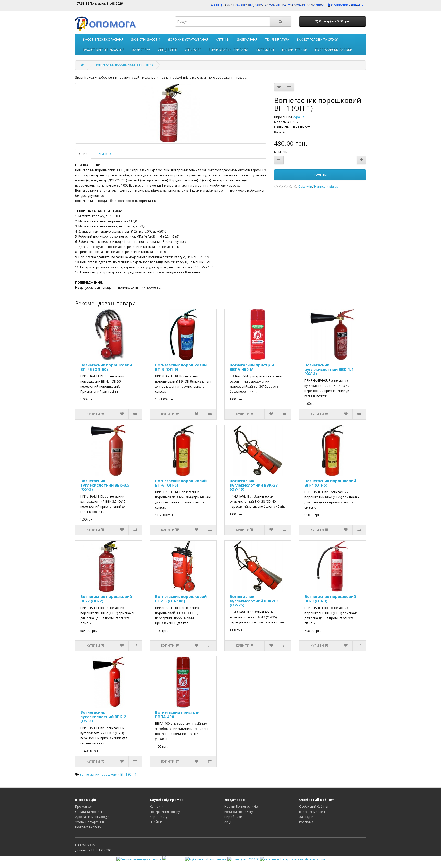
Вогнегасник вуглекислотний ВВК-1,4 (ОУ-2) (328, 369)
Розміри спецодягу (238, 812)
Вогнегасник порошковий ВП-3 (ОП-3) (330, 598)
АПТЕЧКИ (222, 39)
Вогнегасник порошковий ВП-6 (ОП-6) (181, 483)
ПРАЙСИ (156, 822)
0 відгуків (305, 186)
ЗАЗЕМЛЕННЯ (247, 39)
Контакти (157, 806)
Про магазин (85, 806)
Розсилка (306, 822)
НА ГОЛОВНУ (85, 845)
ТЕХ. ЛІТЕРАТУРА (277, 39)
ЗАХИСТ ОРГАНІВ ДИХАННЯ (104, 50)
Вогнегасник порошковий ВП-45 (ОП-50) (106, 367)
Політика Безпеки (88, 827)
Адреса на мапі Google (92, 817)
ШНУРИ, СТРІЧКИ (295, 50)
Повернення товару (165, 812)
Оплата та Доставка (89, 812)
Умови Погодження (90, 822)
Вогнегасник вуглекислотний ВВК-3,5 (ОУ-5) (104, 485)
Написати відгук (326, 186)
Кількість (280, 151)
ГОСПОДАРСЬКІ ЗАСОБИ (333, 50)
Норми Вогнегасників (241, 806)
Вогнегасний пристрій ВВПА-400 (177, 714)
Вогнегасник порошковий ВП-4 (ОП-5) (330, 483)
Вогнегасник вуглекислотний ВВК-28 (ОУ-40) (254, 485)
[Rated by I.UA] (173, 859)
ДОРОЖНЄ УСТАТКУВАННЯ (188, 39)
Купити (320, 174)
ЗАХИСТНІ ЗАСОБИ (145, 39)
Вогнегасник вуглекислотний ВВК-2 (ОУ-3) (103, 716)
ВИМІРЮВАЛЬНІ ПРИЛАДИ (228, 50)
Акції (227, 822)
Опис (83, 154)
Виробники (233, 817)
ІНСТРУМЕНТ (265, 50)
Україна (298, 117)
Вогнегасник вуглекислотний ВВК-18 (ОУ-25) (254, 600)
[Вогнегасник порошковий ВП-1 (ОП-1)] (170, 113)
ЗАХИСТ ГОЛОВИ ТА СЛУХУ (317, 39)
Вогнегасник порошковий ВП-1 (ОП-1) (124, 65)
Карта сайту (158, 817)
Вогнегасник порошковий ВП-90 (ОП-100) (181, 598)
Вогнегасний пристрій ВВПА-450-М (252, 367)
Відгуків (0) (103, 154)
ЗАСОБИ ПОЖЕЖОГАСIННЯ (103, 39)
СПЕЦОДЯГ (193, 50)
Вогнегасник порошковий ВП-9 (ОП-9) (181, 367)
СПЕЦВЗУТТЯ (167, 50)
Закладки (306, 817)
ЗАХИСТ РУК (141, 50)
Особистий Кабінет (313, 806)
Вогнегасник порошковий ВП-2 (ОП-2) (106, 598)
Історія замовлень (313, 812)
